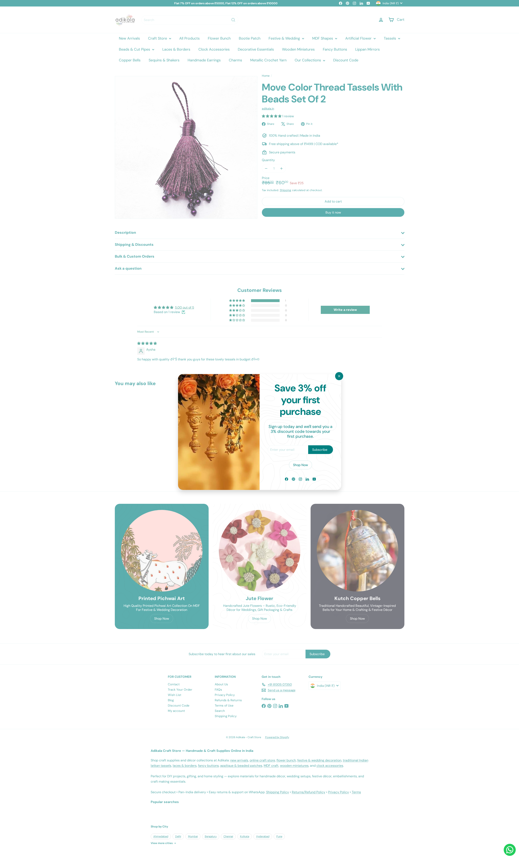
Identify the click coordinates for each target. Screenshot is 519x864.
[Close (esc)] (339, 376)
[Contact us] (510, 850)
